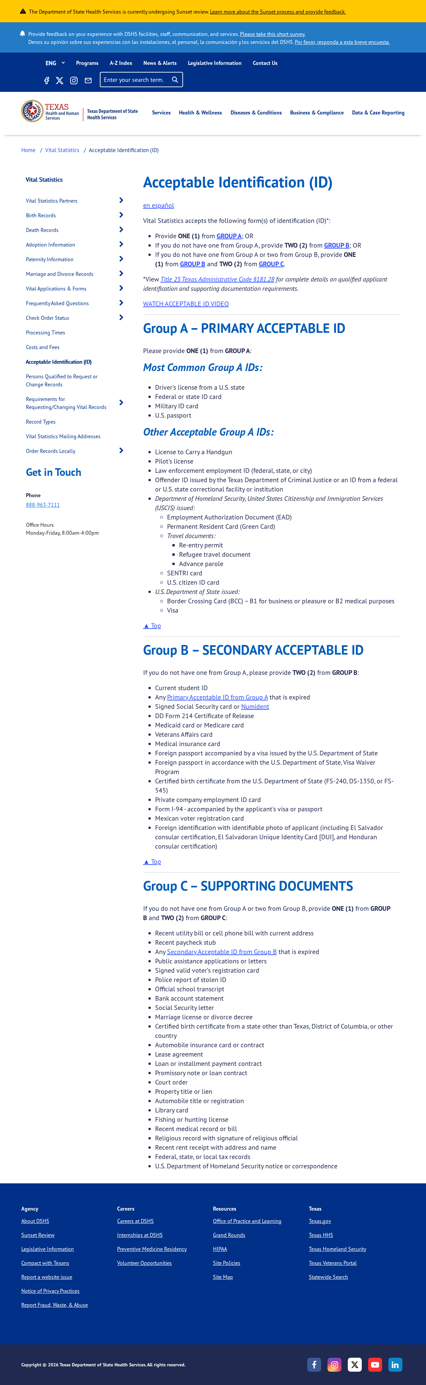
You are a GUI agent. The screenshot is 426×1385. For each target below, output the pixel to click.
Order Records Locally (50, 451)
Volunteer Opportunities (144, 1263)
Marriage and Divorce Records (60, 274)
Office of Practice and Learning (247, 1221)
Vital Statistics (62, 149)
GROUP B (336, 245)
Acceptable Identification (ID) (59, 361)
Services (161, 112)
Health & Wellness (200, 112)
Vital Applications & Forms (56, 288)
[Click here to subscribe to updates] (88, 81)
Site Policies (226, 1263)
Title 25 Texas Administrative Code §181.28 (217, 279)
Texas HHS (321, 1235)
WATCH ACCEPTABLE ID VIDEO (186, 303)
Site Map (223, 1277)
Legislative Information (215, 63)
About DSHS (35, 1221)
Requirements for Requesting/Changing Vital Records (66, 403)
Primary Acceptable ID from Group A (217, 697)
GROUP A (229, 236)
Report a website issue (46, 1277)
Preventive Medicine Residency (152, 1249)
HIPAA (220, 1249)
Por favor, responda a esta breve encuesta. (342, 42)
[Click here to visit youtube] (375, 1365)
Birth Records (41, 215)
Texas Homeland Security (337, 1249)
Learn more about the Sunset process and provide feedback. (278, 11)
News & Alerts (160, 63)
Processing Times (45, 332)
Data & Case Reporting (378, 112)
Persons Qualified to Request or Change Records (62, 380)
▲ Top (152, 625)
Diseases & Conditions (256, 112)
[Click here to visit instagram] (74, 81)
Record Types (41, 421)
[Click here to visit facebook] (46, 81)
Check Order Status (47, 317)
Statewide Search (328, 1277)
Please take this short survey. (272, 34)
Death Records (42, 230)
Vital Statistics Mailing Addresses (63, 436)
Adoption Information (50, 244)
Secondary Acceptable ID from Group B (222, 951)
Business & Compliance (317, 112)
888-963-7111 (43, 504)
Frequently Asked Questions (57, 303)
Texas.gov (320, 1221)
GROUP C (271, 264)
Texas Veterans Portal (333, 1263)
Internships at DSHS (140, 1235)
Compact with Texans (45, 1263)
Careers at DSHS (135, 1221)
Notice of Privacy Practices (50, 1290)
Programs (87, 63)
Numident (255, 706)
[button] (123, 200)
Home (28, 149)
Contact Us (265, 63)
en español (158, 205)
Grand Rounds (229, 1235)
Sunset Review (38, 1235)
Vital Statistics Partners (52, 200)
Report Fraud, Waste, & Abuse (54, 1304)
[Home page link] (79, 111)
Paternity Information (50, 259)
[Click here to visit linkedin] (395, 1365)
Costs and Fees (43, 347)
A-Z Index (121, 63)
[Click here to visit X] (59, 81)
